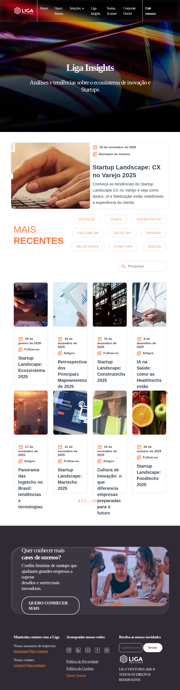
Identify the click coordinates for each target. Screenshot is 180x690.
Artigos (87, 219)
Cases (116, 219)
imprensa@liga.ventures (31, 651)
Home (44, 8)
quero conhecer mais (48, 605)
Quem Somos (76, 675)
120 (94, 501)
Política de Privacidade (82, 661)
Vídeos (154, 246)
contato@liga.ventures (29, 665)
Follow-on (88, 233)
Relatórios (88, 246)
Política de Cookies (80, 668)
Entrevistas (149, 219)
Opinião (153, 233)
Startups (123, 246)
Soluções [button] (75, 8)
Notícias (122, 233)
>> (100, 501)
